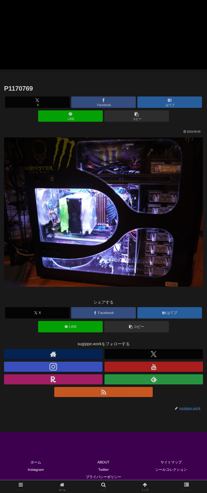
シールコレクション (171, 469)
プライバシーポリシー (103, 477)
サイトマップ (171, 462)
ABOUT (103, 462)
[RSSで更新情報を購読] (103, 392)
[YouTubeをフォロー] (154, 367)
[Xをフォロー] (154, 354)
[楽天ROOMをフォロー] (53, 379)
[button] (136, 116)
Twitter (103, 469)
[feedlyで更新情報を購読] (154, 379)
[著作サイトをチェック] (53, 354)
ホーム (36, 462)
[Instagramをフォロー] (53, 367)
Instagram (36, 469)
